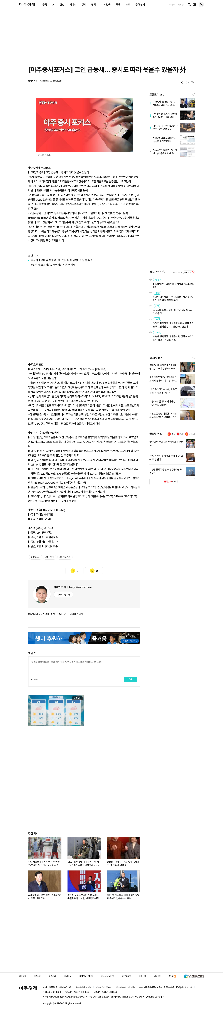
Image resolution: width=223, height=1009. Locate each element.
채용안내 (52, 976)
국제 (118, 4)
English (172, 4)
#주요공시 (35, 557)
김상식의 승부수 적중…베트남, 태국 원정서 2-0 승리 (172, 312)
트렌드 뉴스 (155, 94)
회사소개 (22, 976)
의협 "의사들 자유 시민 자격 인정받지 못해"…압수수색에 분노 (123, 897)
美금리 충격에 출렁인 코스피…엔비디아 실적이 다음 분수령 (61, 260)
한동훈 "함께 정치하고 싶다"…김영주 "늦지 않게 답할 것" (123, 863)
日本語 (181, 4)
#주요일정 (49, 557)
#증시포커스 (64, 557)
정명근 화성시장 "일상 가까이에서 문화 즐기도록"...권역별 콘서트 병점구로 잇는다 (173, 325)
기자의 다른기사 (63, 594)
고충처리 (142, 976)
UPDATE (187, 272)
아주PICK (154, 358)
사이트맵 (157, 976)
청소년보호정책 (107, 976)
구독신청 (37, 976)
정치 (93, 4)
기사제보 (67, 976)
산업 (62, 4)
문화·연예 (140, 4)
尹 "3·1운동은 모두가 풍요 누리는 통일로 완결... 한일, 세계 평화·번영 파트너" (83, 897)
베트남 (192, 434)
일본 (182, 434)
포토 (128, 4)
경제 (84, 4)
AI (53, 4)
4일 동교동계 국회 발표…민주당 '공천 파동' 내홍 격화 (44, 897)
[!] (194, 94)
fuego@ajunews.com (80, 587)
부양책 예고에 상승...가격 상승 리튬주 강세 (52, 264)
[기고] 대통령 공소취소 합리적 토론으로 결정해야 (173, 285)
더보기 (164, 482)
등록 (130, 679)
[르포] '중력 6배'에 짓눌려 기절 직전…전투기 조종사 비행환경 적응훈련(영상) (84, 863)
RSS (171, 976)
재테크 (73, 4)
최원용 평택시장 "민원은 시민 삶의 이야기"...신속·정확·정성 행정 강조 (173, 338)
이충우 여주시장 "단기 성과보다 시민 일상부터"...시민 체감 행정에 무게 (173, 299)
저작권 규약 (126, 976)
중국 (44, 4)
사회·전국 (106, 4)
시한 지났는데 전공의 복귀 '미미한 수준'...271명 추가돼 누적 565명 (43, 863)
